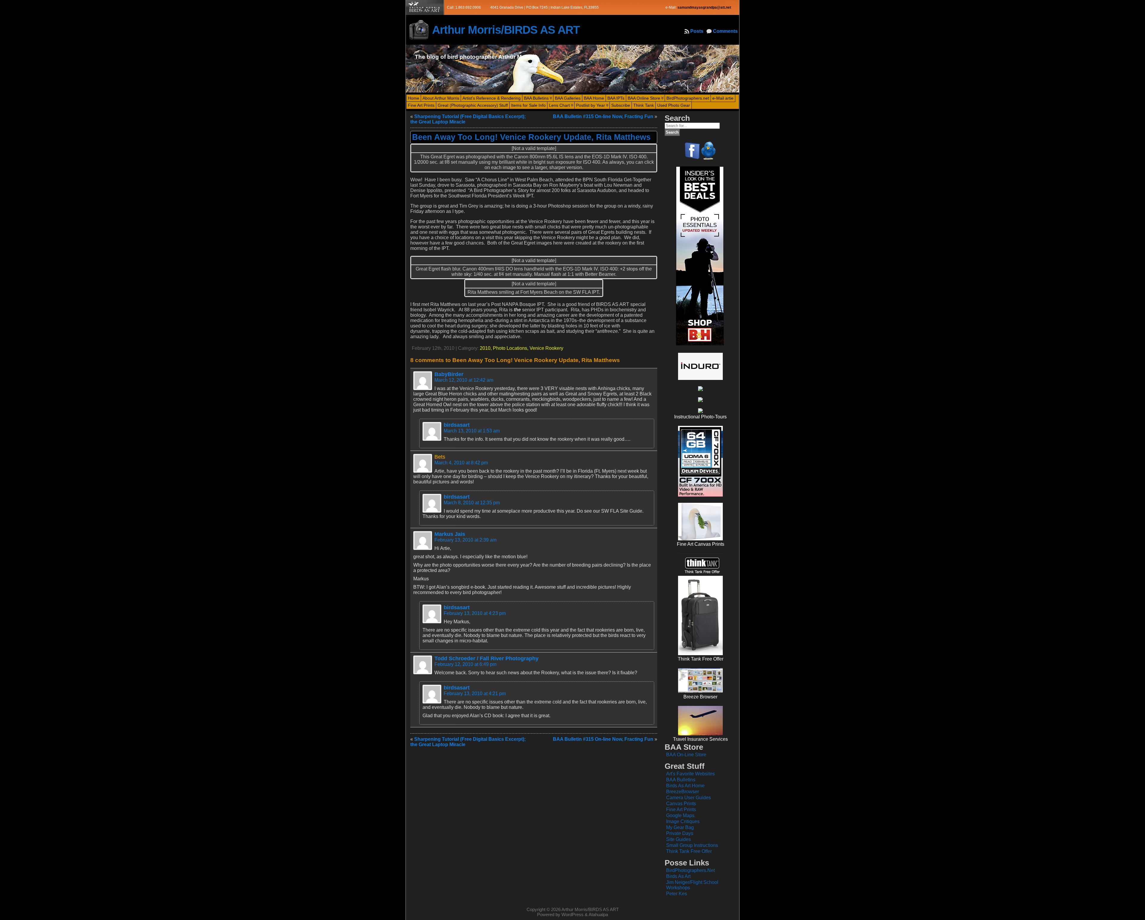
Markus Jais (449, 534)
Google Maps (680, 815)
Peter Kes (676, 893)
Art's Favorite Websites (690, 773)
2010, (486, 348)
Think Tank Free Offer (689, 851)
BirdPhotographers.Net (690, 870)
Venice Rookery (546, 348)
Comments (725, 31)
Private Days (679, 833)
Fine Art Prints (681, 809)
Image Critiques (683, 821)
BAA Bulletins (680, 779)
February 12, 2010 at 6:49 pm (465, 664)
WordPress (572, 914)
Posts (696, 31)
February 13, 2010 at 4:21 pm (475, 693)
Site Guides (678, 839)
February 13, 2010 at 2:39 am (465, 539)
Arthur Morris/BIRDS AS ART (506, 29)
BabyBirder (448, 374)
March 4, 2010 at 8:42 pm (461, 462)
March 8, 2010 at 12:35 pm (472, 502)
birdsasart (457, 425)
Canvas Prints (681, 803)
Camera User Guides (688, 797)
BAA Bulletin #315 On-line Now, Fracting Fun (603, 116)
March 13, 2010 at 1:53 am (472, 430)
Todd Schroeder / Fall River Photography (486, 658)
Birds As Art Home (685, 785)
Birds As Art (678, 876)
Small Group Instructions (692, 845)
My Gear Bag (680, 827)
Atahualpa (598, 914)
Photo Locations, (511, 348)
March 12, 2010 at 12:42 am (463, 380)
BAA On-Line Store (686, 754)
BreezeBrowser (682, 791)
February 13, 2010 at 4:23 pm (475, 613)
